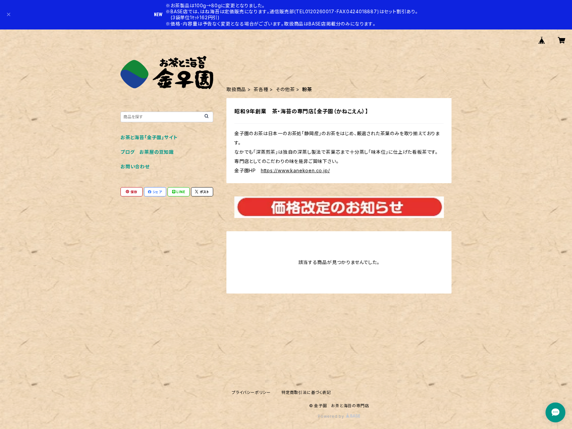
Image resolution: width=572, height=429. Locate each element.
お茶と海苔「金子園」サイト (148, 137)
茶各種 (261, 89)
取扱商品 (236, 89)
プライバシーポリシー (251, 392)
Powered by (332, 416)
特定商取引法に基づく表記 (306, 392)
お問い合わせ (135, 166)
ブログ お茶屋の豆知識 (147, 152)
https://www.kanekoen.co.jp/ (295, 170)
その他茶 (285, 89)
